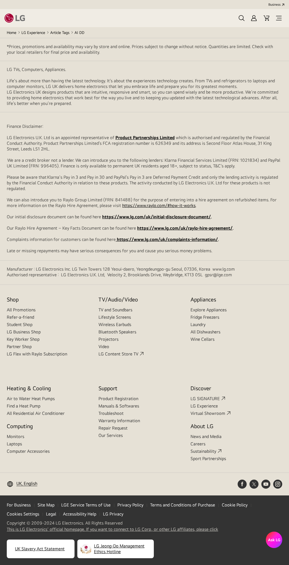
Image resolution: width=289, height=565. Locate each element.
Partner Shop (19, 346)
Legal (51, 514)
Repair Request (113, 428)
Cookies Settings (23, 514)
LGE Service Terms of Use (86, 505)
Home (11, 32)
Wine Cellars (202, 339)
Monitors (15, 436)
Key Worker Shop (23, 339)
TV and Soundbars (115, 309)
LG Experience (33, 32)
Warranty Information (119, 420)
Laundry (198, 324)
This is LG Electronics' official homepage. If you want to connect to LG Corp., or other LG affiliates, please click (112, 529)
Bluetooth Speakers (117, 332)
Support (107, 388)
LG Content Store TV (118, 354)
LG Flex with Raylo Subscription (37, 354)
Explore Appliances (209, 309)
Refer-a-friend (20, 317)
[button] (241, 18)
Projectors (108, 339)
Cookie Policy (235, 505)
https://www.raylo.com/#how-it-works (159, 205)
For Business (19, 505)
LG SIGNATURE (205, 398)
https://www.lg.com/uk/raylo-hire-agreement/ (185, 228)
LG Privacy (113, 514)
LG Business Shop (24, 332)
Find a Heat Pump (23, 406)
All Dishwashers (205, 332)
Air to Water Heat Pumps (31, 398)
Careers (198, 444)
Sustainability (203, 451)
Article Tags (59, 32)
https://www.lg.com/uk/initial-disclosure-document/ (156, 216)
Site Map (46, 505)
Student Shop (19, 324)
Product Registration (118, 398)
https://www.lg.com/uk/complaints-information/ (167, 239)
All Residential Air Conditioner (36, 413)
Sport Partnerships (208, 458)
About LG (202, 426)
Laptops (14, 444)
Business (274, 5)
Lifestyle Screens (114, 317)
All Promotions (21, 309)
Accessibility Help (79, 514)
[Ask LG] (274, 540)
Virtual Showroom (208, 413)
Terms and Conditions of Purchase (182, 505)
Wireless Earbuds (114, 324)
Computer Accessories (28, 451)
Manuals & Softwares (118, 406)
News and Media (206, 436)
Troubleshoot (111, 413)
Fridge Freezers (205, 317)
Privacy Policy (130, 505)
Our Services (110, 435)
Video (103, 346)
